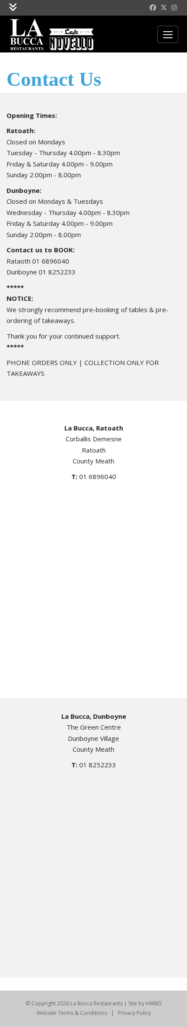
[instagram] (174, 7)
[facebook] (153, 7)
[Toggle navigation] (13, 7)
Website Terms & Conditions (72, 1013)
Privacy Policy (134, 1013)
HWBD (154, 1003)
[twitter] (163, 7)
